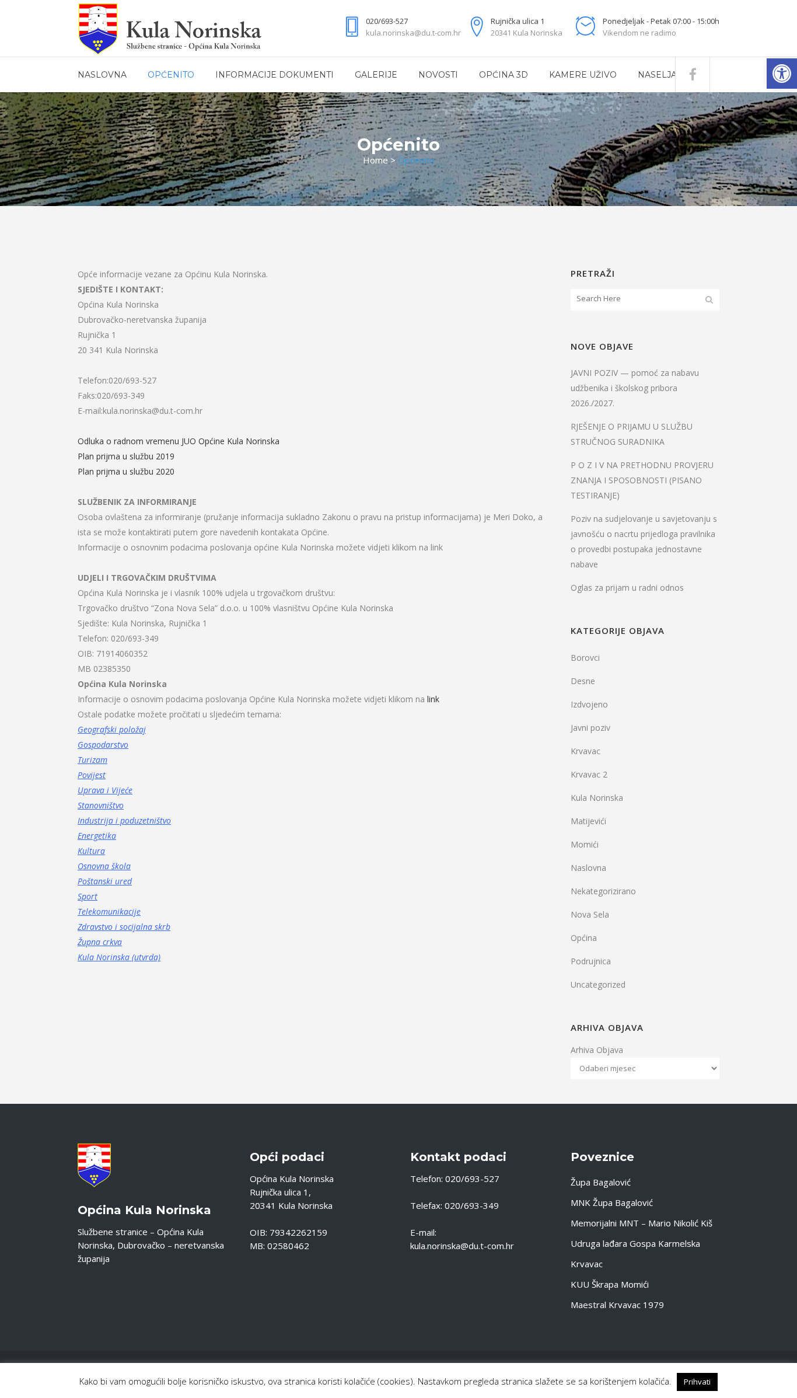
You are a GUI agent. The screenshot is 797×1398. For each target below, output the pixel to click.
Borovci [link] (585, 657)
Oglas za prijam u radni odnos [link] (627, 587)
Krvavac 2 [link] (589, 774)
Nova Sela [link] (590, 914)
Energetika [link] (97, 835)
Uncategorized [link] (598, 984)
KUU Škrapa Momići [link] (610, 1284)
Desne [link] (583, 680)
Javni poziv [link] (590, 727)
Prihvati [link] (697, 1381)
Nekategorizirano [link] (603, 891)
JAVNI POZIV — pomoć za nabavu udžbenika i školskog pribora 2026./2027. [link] (635, 388)
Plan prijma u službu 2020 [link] (126, 471)
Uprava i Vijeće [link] (105, 790)
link (433, 699)
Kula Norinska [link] (597, 797)
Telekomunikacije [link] (109, 911)
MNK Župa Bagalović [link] (612, 1202)
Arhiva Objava (597, 1049)
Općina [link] (584, 937)
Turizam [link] (92, 759)
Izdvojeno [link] (589, 704)
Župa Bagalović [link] (601, 1182)
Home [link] (375, 160)
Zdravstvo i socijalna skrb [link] (124, 926)
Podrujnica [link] (591, 961)
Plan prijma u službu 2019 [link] (126, 456)
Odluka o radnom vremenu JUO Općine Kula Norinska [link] (178, 441)
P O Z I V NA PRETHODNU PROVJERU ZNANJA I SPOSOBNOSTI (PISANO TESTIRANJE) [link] (642, 480)
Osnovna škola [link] (104, 865)
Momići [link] (585, 844)
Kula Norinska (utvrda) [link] (119, 957)
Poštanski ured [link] (105, 881)
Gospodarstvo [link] (103, 744)
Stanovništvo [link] (101, 805)
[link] (782, 73)
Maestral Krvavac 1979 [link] (617, 1304)
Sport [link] (87, 896)
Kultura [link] (91, 850)
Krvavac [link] (585, 750)
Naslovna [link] (588, 867)
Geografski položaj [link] (112, 729)
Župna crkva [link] (100, 941)
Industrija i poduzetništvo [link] (124, 820)
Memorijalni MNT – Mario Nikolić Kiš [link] (641, 1223)
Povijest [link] (92, 774)
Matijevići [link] (588, 821)
